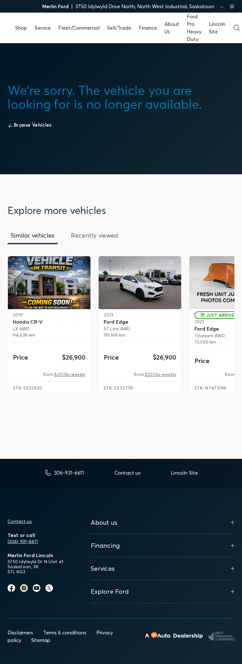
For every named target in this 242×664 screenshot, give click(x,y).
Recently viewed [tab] (94, 235)
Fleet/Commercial (79, 28)
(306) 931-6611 (23, 541)
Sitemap (40, 640)
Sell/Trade (119, 28)
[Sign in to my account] (231, 6)
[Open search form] (236, 28)
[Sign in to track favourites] (81, 264)
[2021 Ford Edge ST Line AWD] (140, 282)
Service (43, 28)
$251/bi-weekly (69, 374)
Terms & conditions (64, 632)
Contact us (20, 521)
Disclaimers (20, 632)
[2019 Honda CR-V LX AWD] (49, 282)
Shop (21, 28)
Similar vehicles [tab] (33, 235)
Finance (148, 28)
